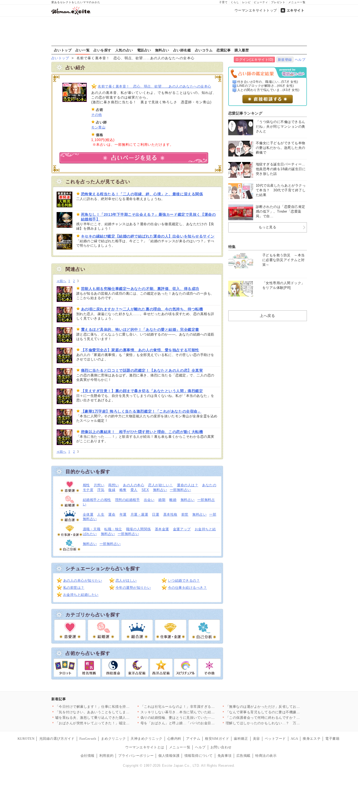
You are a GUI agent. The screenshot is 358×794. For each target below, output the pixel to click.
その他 (96, 115)
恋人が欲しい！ (160, 485)
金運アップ (182, 529)
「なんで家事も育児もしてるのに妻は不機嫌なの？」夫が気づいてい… (282, 712)
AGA (294, 739)
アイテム (193, 739)
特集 (232, 247)
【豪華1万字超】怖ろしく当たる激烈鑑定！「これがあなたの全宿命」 (141, 411)
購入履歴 (242, 50)
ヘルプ (300, 60)
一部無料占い (180, 490)
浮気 (100, 490)
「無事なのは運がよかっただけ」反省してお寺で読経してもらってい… (282, 707)
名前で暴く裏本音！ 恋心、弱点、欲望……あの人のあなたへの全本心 (154, 86)
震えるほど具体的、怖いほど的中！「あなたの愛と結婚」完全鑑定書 (140, 329)
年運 (123, 514)
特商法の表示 (265, 756)
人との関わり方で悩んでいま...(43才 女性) (268, 90)
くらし (235, 2)
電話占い (144, 50)
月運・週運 (139, 514)
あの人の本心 (133, 485)
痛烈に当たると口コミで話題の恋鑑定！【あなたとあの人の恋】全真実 (142, 370)
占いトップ (63, 50)
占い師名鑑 (182, 50)
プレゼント (278, 2)
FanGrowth (87, 739)
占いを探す (102, 50)
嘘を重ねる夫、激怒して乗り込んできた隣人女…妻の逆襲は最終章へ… (112, 718)
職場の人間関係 (138, 529)
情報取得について (199, 756)
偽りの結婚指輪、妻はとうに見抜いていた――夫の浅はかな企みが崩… (197, 718)
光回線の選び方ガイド (57, 739)
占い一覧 (82, 50)
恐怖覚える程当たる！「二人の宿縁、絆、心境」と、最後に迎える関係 (142, 194)
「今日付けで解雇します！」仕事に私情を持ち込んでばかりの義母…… (112, 707)
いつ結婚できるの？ (184, 580)
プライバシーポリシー (136, 756)
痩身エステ (312, 739)
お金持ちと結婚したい (81, 595)
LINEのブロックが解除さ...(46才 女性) (265, 86)
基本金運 (162, 529)
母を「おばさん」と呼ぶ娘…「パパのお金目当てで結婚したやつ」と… (197, 723)
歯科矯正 (241, 739)
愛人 (134, 490)
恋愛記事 (223, 50)
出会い (149, 500)
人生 (100, 514)
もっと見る (267, 227)
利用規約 (106, 756)
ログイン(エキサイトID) (254, 60)
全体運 (88, 514)
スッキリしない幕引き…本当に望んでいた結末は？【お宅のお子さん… (197, 712)
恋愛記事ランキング (245, 113)
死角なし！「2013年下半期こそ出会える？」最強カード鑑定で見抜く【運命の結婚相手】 (148, 216)
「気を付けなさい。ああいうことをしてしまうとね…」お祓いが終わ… (112, 712)
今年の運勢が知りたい (133, 588)
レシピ (246, 2)
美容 (256, 739)
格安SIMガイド (217, 739)
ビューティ (261, 2)
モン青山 (98, 127)
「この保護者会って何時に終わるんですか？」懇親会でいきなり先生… (282, 718)
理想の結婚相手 (127, 500)
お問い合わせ (221, 747)
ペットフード (275, 739)
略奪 (123, 490)
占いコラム (204, 50)
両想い (113, 485)
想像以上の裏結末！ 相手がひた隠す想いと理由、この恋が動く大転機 (142, 432)
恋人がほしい (126, 580)
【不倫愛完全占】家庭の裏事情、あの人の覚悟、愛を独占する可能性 (140, 350)
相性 (86, 485)
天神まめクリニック (146, 739)
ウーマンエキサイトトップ (256, 10)
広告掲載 (243, 756)
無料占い (162, 50)
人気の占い (124, 50)
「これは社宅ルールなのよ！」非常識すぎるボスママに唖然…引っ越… (197, 707)
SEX (145, 490)
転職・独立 (113, 529)
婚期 (161, 500)
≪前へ (61, 281)
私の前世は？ (73, 588)
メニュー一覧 (297, 2)
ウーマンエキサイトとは (144, 747)
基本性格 (170, 514)
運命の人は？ (187, 485)
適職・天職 (92, 529)
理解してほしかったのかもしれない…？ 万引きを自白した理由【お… (282, 723)
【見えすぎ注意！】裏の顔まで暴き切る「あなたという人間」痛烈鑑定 (142, 391)
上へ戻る (267, 316)
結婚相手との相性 (97, 500)
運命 (111, 514)
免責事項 (225, 756)
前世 (184, 514)
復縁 (111, 490)
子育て (223, 2)
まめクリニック (113, 739)
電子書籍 (332, 739)
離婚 (172, 500)
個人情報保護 (169, 756)
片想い (99, 485)
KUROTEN (26, 739)
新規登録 (285, 60)
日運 (155, 514)
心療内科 (174, 739)
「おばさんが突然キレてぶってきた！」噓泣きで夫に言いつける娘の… (112, 723)
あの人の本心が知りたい (82, 580)
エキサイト (296, 10)
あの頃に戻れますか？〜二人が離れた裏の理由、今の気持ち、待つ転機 (142, 309)
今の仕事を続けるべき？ (187, 588)
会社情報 (87, 756)
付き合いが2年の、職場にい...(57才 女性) (267, 82)
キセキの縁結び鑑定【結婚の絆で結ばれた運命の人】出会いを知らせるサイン (148, 236)
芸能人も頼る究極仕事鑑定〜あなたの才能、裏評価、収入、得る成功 (140, 289)
